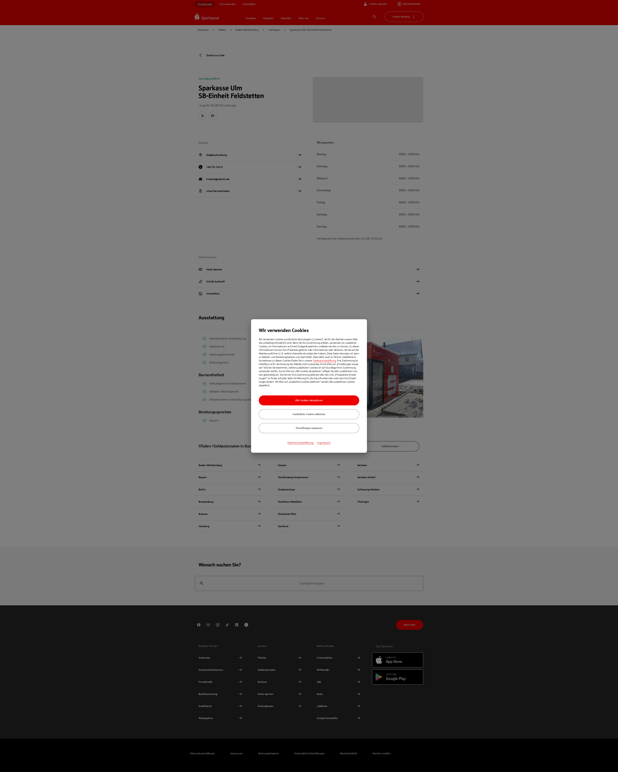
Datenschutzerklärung (324, 360)
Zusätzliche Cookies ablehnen (309, 414)
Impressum (324, 442)
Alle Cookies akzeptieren (309, 400)
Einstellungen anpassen (309, 428)
